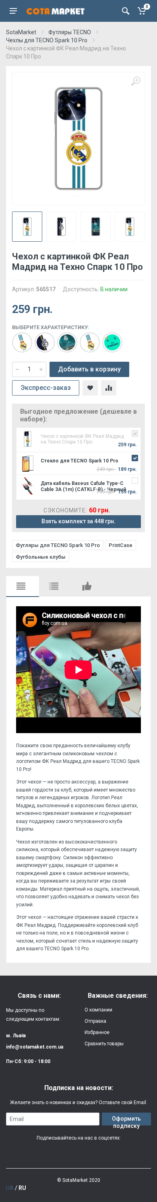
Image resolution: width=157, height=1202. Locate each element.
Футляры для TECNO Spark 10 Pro (58, 545)
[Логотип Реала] (41, 338)
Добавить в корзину (89, 369)
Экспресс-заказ (46, 388)
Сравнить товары (104, 1044)
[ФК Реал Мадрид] (86, 338)
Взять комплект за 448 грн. (78, 521)
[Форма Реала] (108, 338)
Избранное (97, 1032)
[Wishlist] (90, 388)
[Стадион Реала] (63, 338)
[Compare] (108, 388)
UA (10, 1188)
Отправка (95, 1021)
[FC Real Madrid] (18, 338)
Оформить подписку (126, 1120)
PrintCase (120, 545)
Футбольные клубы (41, 557)
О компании (98, 1010)
